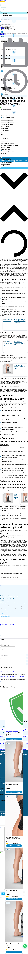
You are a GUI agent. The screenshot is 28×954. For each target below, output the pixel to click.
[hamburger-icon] (27, 13)
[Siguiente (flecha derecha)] (1, 897)
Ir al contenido (3, 0)
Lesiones (13, 663)
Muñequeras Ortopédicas (6, 24)
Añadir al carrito (14, 739)
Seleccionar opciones (14, 792)
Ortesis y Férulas (7, 15)
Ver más (1, 613)
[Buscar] (1, 26)
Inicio (2, 33)
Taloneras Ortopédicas (6, 155)
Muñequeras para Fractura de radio (8, 29)
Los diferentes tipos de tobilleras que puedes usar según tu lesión (12, 674)
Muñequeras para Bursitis (6, 27)
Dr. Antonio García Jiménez (7, 624)
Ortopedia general (13, 655)
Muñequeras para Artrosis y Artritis (8, 26)
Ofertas (5, 13)
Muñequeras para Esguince (6, 28)
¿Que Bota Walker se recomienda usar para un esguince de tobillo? (13, 683)
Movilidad (13, 660)
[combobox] (6, 24)
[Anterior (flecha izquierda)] (0, 897)
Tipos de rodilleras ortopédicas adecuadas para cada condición (12, 679)
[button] (14, 181)
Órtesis (5, 33)
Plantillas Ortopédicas (5, 158)
